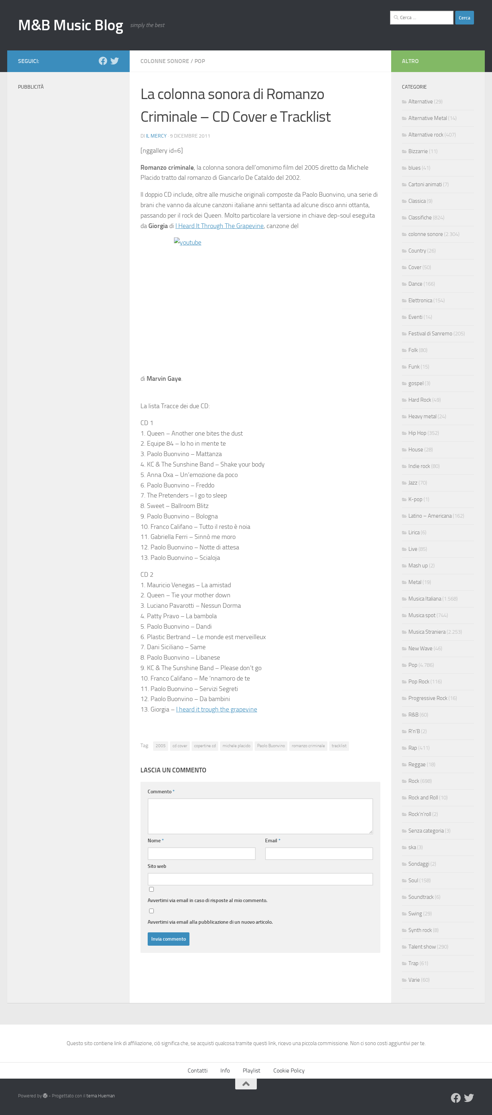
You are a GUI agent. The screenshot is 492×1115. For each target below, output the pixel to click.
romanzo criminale (308, 745)
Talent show (422, 947)
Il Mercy (156, 136)
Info (225, 1070)
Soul (413, 880)
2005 (161, 745)
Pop (199, 61)
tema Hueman (100, 1095)
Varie (414, 980)
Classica (417, 201)
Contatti (197, 1070)
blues (414, 168)
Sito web (157, 866)
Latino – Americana (430, 516)
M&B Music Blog (70, 25)
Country (417, 250)
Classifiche (420, 217)
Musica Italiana (424, 599)
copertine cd (205, 745)
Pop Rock (418, 681)
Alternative (420, 101)
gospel (416, 383)
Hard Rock (419, 400)
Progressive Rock (427, 698)
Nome (156, 841)
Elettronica (420, 300)
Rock (413, 781)
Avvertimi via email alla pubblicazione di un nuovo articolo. (210, 922)
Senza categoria (426, 831)
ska (412, 847)
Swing (415, 913)
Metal (414, 582)
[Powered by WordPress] (45, 1095)
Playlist (251, 1070)
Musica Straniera (427, 632)
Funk (414, 367)
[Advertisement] (68, 202)
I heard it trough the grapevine (216, 709)
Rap (412, 748)
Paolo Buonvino (271, 745)
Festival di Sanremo (430, 333)
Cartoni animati (425, 184)
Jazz (412, 483)
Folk (413, 350)
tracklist (339, 745)
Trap (413, 963)
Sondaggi (418, 864)
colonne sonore (164, 61)
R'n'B (414, 731)
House (415, 449)
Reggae (417, 764)
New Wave (420, 648)
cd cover (180, 745)
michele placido (236, 745)
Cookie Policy (289, 1070)
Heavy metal (422, 416)
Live (412, 549)
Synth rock (420, 930)
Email (273, 841)
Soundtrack (421, 897)
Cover (414, 267)
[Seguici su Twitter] (114, 61)
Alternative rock (425, 134)
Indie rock (419, 466)
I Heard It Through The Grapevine (219, 226)
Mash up (418, 565)
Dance (415, 284)
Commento (161, 792)
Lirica (414, 532)
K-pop (415, 499)
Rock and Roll (423, 797)
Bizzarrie (418, 151)
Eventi (415, 317)
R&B (413, 715)
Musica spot (421, 615)
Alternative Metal (427, 118)
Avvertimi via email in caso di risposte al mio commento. (207, 900)
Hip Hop (417, 433)
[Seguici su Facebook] (103, 61)
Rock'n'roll (419, 814)
